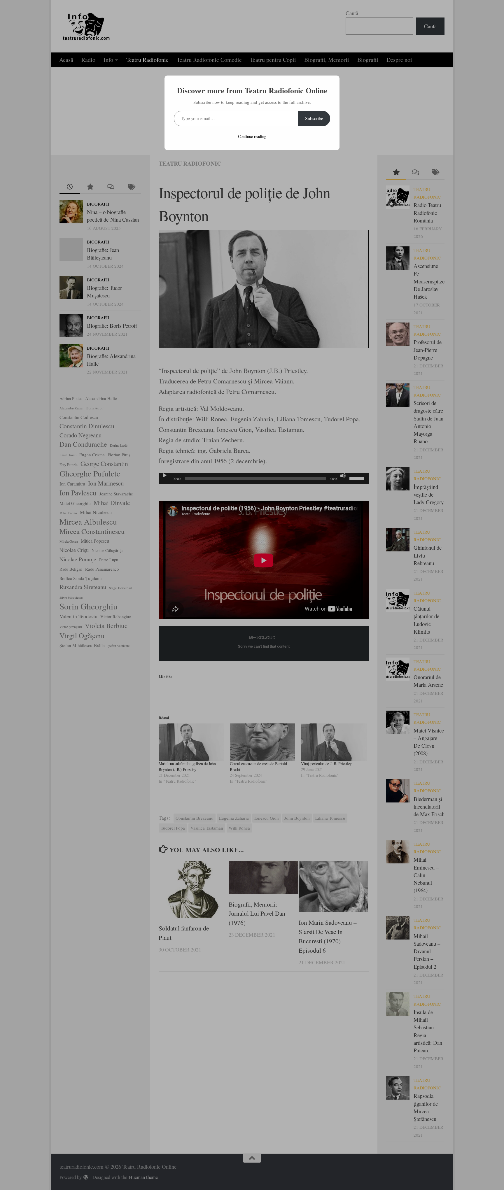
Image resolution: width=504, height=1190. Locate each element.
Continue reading (252, 136)
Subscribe (314, 118)
